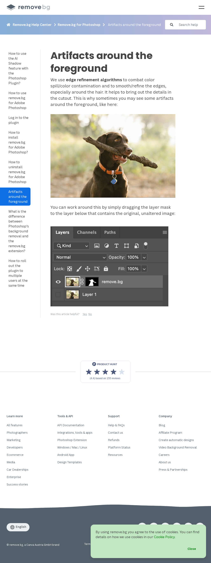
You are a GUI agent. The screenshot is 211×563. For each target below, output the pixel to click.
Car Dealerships (17, 469)
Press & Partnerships (173, 469)
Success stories (17, 484)
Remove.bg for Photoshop (79, 24)
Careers (164, 455)
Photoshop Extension (72, 440)
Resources (115, 455)
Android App (65, 455)
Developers (15, 447)
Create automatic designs (176, 440)
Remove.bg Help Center (32, 24)
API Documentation (70, 425)
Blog (162, 425)
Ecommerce (15, 455)
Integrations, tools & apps (75, 432)
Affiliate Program (170, 432)
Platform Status (119, 447)
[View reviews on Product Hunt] (105, 372)
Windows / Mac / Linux (72, 447)
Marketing (13, 440)
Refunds (114, 440)
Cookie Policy (164, 537)
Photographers (17, 432)
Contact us (115, 432)
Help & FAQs (116, 425)
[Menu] (201, 7)
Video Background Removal (178, 447)
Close (192, 549)
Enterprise (14, 477)
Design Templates (69, 462)
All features (14, 425)
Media (11, 462)
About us (165, 462)
